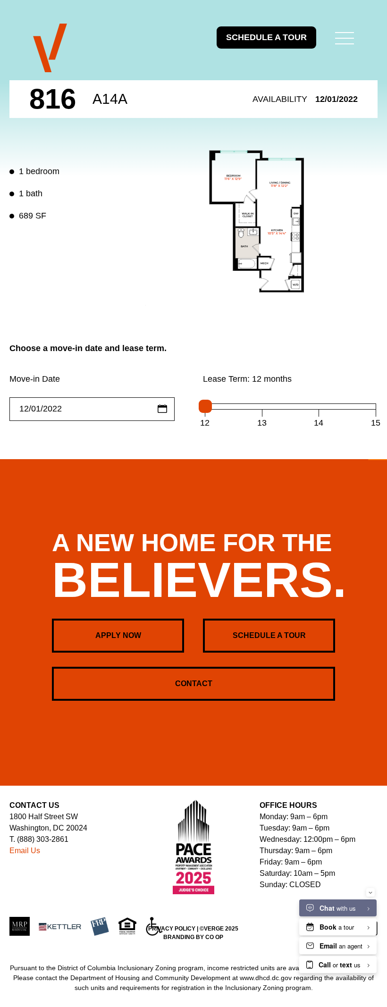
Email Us (24, 851)
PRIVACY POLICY (171, 928)
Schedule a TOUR (266, 37)
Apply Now (118, 635)
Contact (193, 684)
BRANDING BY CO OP (193, 937)
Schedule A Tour (269, 635)
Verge (50, 48)
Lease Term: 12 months (247, 379)
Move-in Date (34, 379)
